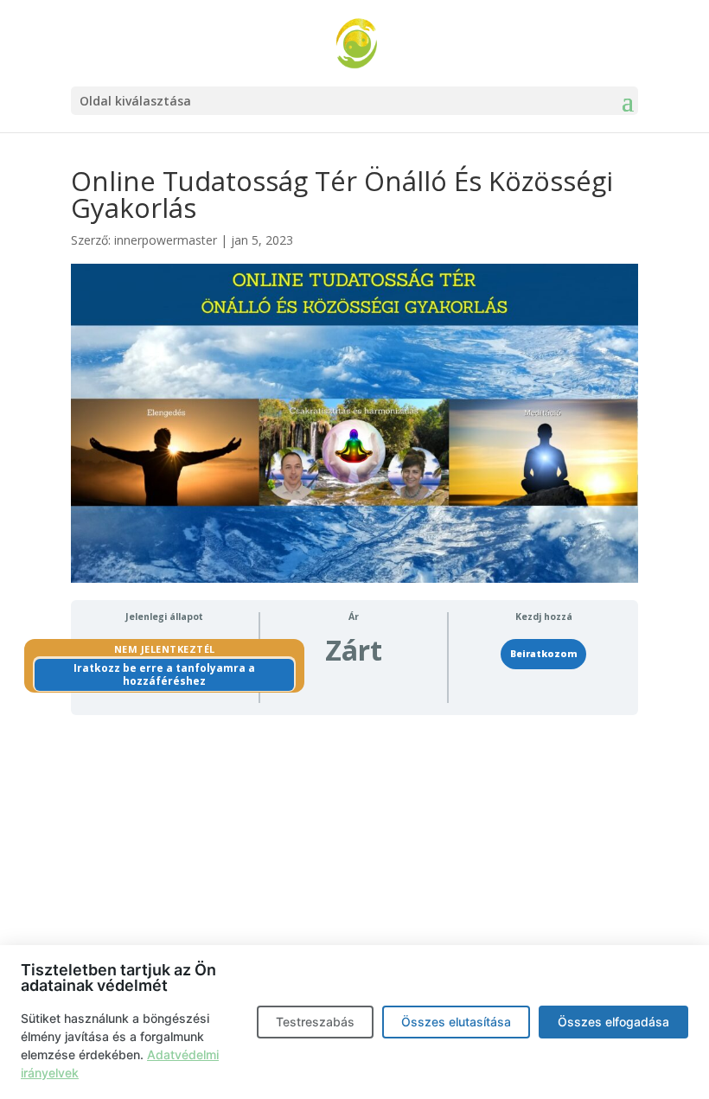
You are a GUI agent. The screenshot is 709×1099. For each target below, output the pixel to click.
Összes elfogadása (613, 1021)
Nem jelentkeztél (164, 648)
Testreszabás (315, 1021)
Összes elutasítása (456, 1021)
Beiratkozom (544, 654)
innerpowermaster (165, 240)
